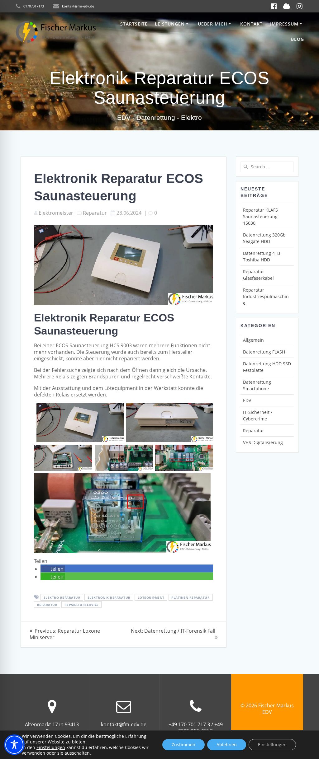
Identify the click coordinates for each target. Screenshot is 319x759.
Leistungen (170, 24)
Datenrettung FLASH (264, 352)
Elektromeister (56, 212)
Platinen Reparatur (190, 597)
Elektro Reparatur (62, 597)
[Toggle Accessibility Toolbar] (14, 744)
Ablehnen (227, 744)
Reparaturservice (81, 604)
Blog (297, 39)
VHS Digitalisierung (263, 442)
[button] (52, 568)
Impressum (284, 24)
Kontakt (251, 24)
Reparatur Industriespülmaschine (266, 296)
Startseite (134, 24)
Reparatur (95, 212)
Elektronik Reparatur (109, 597)
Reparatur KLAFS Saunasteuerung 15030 (260, 216)
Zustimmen (183, 744)
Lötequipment (151, 597)
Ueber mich (212, 24)
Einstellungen (50, 747)
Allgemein (253, 340)
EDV (247, 400)
